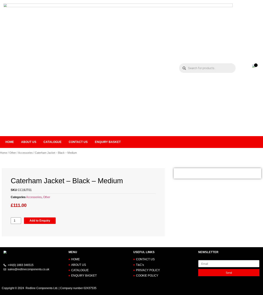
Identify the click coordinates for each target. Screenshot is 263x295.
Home (9, 141)
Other (12, 152)
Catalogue (52, 141)
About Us (28, 141)
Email (202, 258)
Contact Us (78, 141)
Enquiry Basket (108, 141)
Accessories (25, 152)
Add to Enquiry (40, 220)
